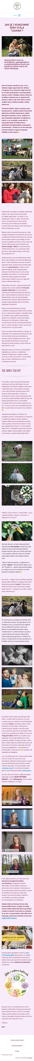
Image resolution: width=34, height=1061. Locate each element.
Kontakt (17, 1051)
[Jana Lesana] (17, 6)
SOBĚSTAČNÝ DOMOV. (9, 918)
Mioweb (30, 1058)
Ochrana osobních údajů (17, 1040)
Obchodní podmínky (17, 1045)
